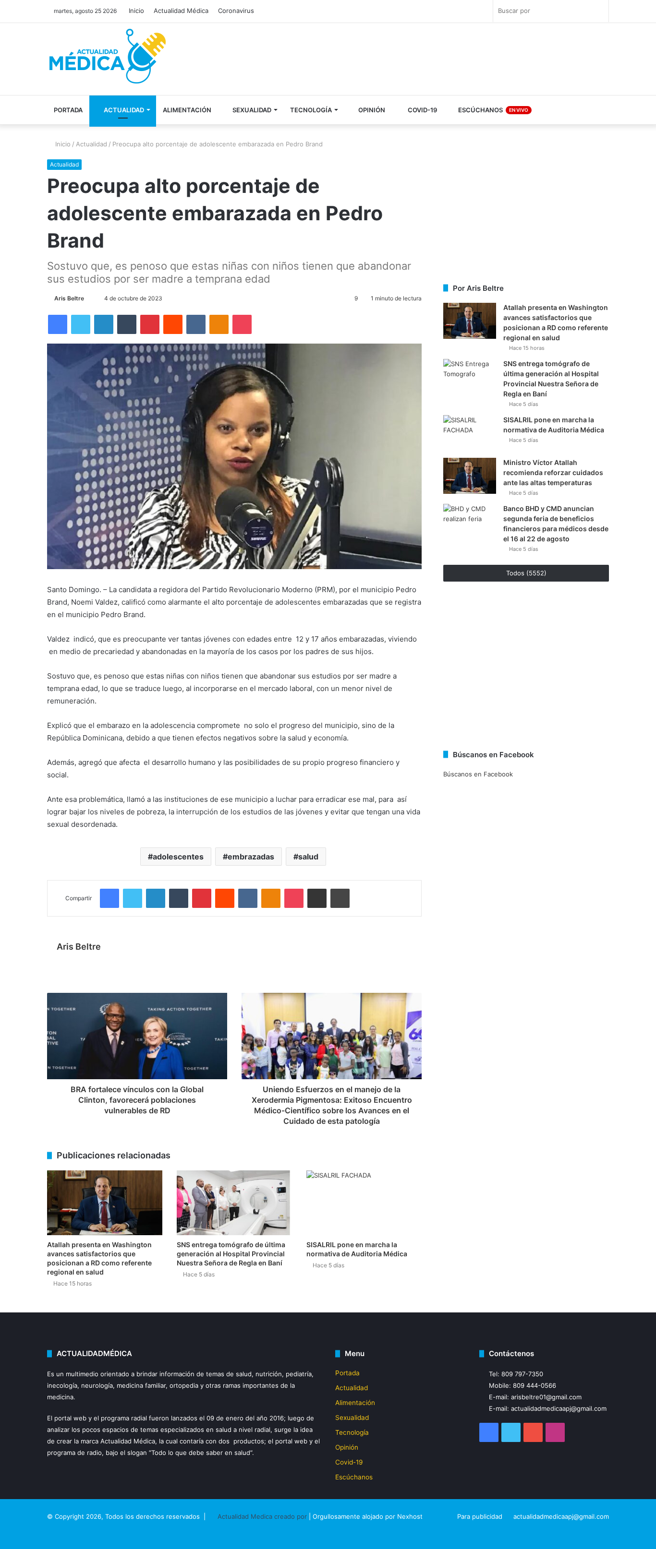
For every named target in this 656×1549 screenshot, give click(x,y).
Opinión (371, 110)
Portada (68, 110)
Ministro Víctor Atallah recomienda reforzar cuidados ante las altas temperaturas (553, 472)
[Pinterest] (149, 324)
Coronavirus (236, 10)
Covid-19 (421, 110)
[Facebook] (57, 324)
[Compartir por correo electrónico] (317, 898)
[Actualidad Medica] (109, 60)
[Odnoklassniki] (219, 324)
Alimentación (187, 110)
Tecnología (311, 110)
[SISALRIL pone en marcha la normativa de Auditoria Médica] (364, 1202)
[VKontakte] (196, 324)
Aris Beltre (69, 298)
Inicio (136, 10)
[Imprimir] (340, 898)
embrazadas (251, 856)
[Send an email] (88, 298)
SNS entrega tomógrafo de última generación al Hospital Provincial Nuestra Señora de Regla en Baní (231, 1253)
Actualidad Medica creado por (263, 1516)
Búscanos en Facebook (478, 774)
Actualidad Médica (181, 10)
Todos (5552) (526, 573)
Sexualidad (251, 110)
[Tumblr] (126, 324)
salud (308, 856)
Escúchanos (492, 110)
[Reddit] (172, 324)
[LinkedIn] (103, 324)
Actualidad (123, 110)
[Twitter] (80, 324)
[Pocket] (242, 324)
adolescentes (178, 856)
